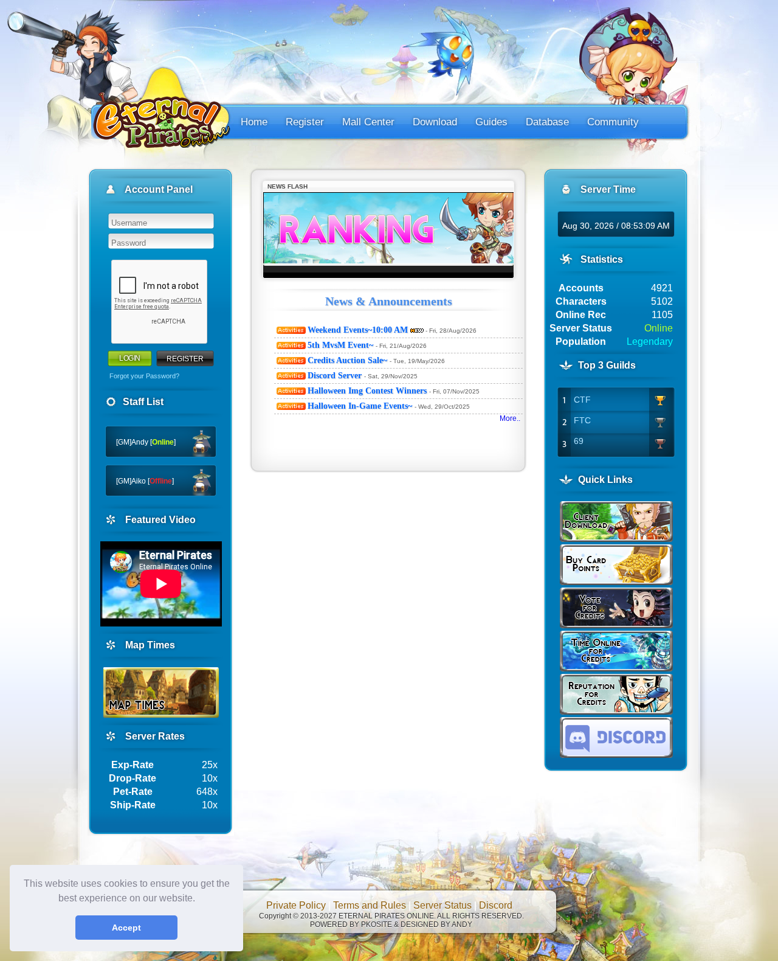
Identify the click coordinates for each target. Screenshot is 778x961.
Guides (491, 122)
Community (613, 122)
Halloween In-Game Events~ (361, 406)
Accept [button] (126, 927)
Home (254, 122)
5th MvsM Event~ (342, 345)
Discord (495, 905)
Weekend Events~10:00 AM (359, 330)
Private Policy (296, 905)
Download (435, 122)
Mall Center (368, 122)
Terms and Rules (369, 905)
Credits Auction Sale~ (349, 360)
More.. (514, 418)
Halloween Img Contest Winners (368, 390)
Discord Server (336, 375)
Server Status (442, 905)
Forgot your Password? (144, 376)
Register (305, 122)
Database (547, 122)
